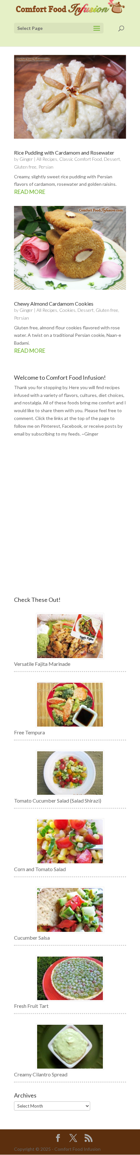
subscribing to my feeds (55, 434)
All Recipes (46, 159)
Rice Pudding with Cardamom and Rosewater (64, 152)
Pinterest (50, 426)
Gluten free (25, 167)
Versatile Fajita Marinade (42, 664)
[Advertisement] (70, 517)
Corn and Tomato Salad (40, 869)
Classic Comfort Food (80, 159)
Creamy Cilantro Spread (40, 1074)
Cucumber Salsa (32, 937)
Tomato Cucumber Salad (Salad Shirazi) (57, 800)
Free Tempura (29, 732)
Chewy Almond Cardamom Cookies (53, 303)
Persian (45, 167)
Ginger (26, 159)
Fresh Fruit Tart (31, 1006)
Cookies (67, 310)
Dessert (112, 159)
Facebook (72, 426)
